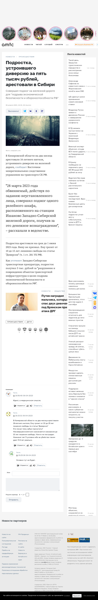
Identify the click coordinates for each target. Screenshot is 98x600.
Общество (59, 291)
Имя (8, 472)
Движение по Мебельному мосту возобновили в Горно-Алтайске (77, 361)
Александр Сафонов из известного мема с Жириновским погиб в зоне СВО (77, 86)
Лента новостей (76, 54)
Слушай (48, 44)
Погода (4, 547)
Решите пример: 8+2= (15, 495)
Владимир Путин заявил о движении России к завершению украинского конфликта (77, 116)
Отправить (13, 500)
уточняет (16, 260)
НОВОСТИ (10, 57)
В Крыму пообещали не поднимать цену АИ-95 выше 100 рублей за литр (76, 167)
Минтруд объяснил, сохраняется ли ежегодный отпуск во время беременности (77, 514)
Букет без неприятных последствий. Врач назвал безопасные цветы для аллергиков (77, 200)
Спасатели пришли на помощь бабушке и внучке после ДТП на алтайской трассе (77, 331)
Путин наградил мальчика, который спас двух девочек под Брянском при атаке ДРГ (55, 303)
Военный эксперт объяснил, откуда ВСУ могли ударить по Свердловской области (77, 151)
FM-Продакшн (23, 534)
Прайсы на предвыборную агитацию (7, 553)
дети (29, 322)
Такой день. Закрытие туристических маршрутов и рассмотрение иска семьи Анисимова (75, 67)
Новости (28, 44)
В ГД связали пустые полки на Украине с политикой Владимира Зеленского (76, 134)
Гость (15, 393)
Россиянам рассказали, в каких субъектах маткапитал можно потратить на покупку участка (77, 410)
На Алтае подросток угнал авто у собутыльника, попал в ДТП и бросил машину (76, 218)
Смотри (59, 44)
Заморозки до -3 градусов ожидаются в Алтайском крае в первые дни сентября (76, 445)
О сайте (21, 547)
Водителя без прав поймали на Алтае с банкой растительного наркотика (77, 183)
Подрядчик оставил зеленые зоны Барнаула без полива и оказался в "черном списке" (77, 394)
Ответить (38, 405)
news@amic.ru (45, 562)
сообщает (21, 167)
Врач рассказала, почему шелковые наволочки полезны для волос (77, 285)
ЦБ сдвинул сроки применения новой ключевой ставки (77, 100)
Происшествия (27, 57)
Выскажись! (13, 111)
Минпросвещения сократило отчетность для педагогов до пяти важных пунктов (76, 315)
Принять (77, 596)
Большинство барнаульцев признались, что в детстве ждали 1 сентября (76, 299)
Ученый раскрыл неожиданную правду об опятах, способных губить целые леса (76, 346)
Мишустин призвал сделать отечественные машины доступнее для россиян (76, 376)
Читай (39, 44)
